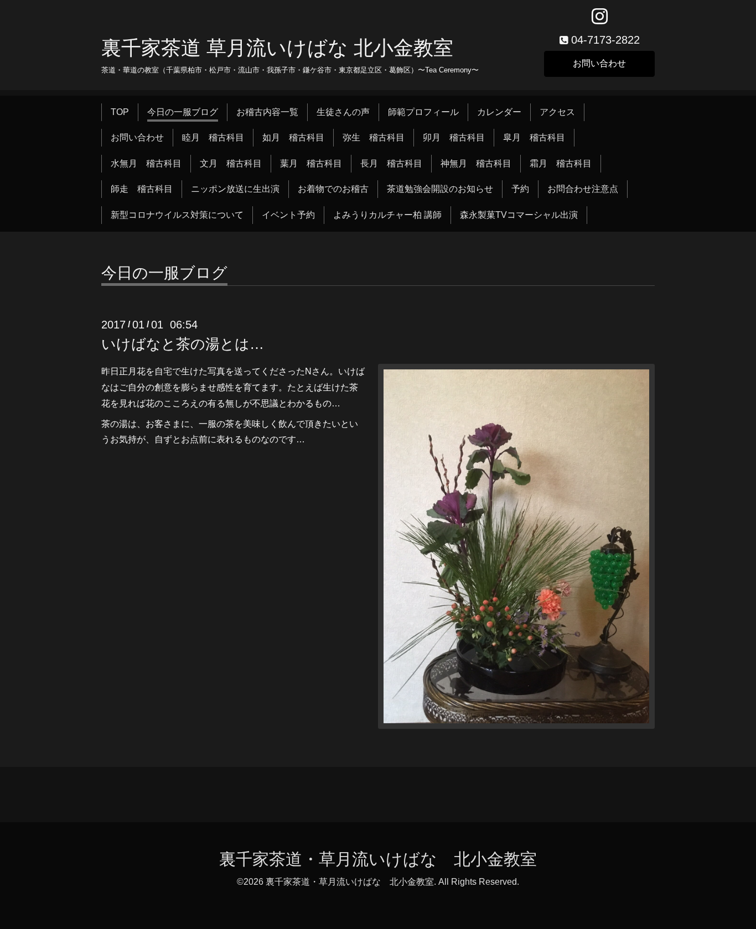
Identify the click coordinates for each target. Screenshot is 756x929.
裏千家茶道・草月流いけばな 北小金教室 (378, 859)
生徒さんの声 (343, 112)
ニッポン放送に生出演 (235, 189)
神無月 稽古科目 (476, 163)
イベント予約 (288, 215)
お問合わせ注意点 (582, 189)
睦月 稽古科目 (213, 137)
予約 (520, 189)
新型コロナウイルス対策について (177, 215)
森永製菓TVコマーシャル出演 (519, 215)
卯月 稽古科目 (454, 137)
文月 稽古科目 (231, 163)
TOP (120, 112)
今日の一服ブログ (182, 112)
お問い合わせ (599, 63)
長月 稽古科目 (391, 163)
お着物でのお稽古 (333, 189)
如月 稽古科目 (293, 137)
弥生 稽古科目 (374, 137)
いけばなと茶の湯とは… (182, 344)
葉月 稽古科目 (311, 163)
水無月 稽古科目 (146, 163)
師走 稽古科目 (142, 189)
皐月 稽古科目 (534, 137)
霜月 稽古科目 (561, 163)
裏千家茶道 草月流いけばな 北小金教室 (277, 47)
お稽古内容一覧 (267, 112)
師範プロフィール (423, 112)
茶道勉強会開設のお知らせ (440, 189)
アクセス (557, 112)
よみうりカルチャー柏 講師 (387, 215)
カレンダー (499, 112)
